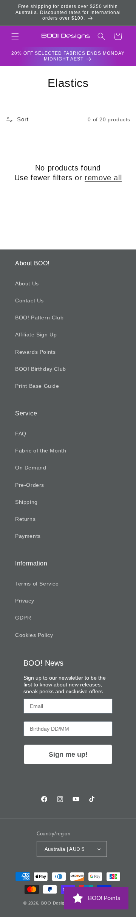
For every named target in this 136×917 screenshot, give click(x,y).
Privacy (24, 601)
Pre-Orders (29, 485)
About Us (27, 283)
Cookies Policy (34, 635)
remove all (103, 177)
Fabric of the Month (40, 451)
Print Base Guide (37, 386)
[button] (15, 36)
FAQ (20, 434)
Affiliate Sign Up (36, 334)
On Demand (30, 468)
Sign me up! (68, 754)
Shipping (26, 502)
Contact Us (29, 300)
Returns (25, 519)
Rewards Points (35, 352)
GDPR (23, 618)
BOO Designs (55, 903)
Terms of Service (37, 584)
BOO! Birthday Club (40, 369)
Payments (28, 536)
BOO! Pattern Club (39, 317)
